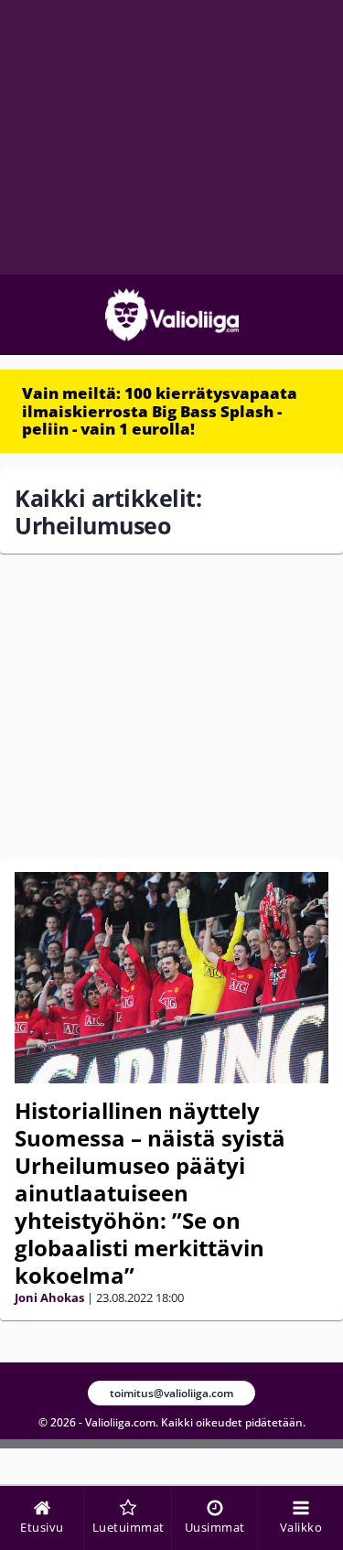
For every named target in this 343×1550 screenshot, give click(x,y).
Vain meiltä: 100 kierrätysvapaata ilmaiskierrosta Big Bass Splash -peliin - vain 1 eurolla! (159, 410)
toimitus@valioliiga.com (171, 1393)
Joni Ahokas (49, 1297)
